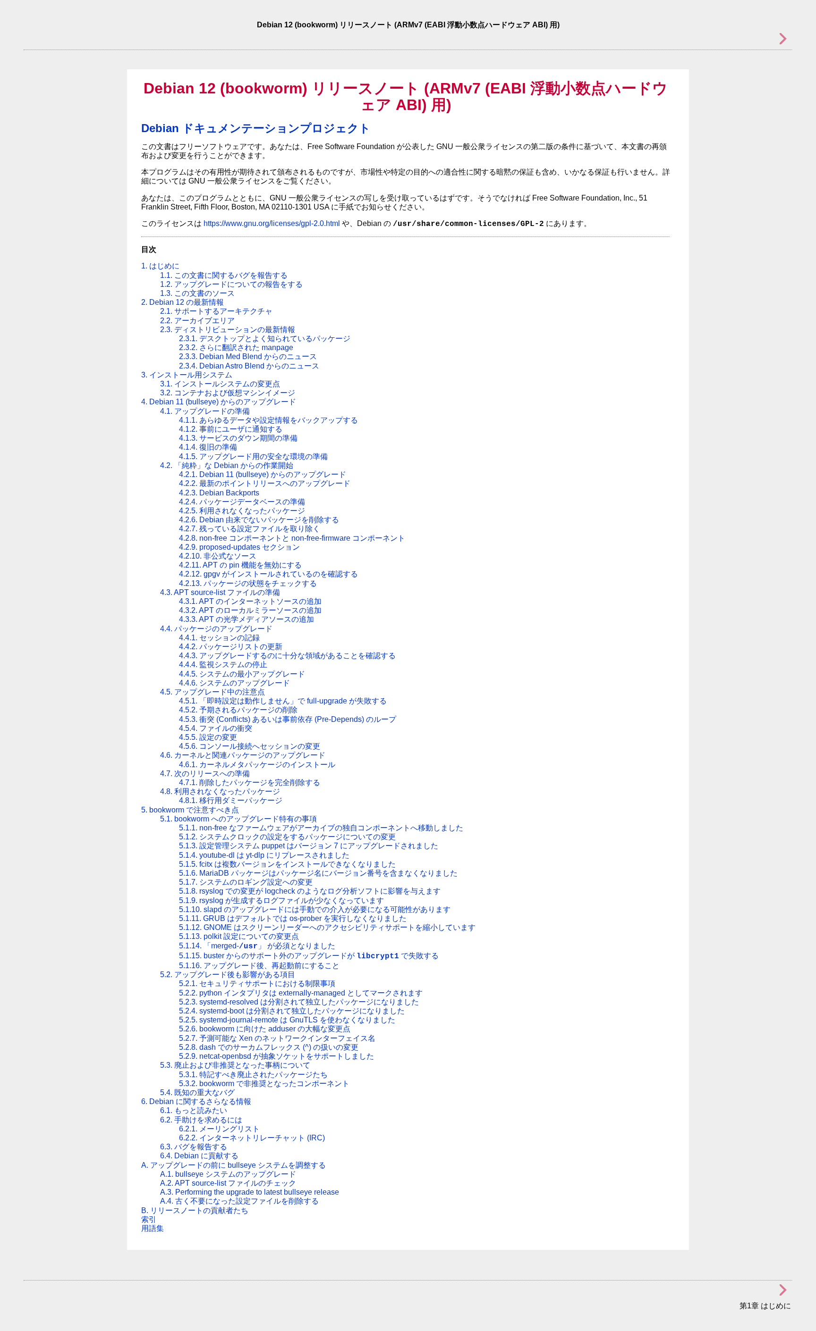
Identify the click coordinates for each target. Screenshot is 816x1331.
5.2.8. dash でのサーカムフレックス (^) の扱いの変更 (268, 1047)
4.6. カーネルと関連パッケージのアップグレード (242, 755)
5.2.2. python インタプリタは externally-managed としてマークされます (301, 993)
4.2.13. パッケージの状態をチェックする (248, 583)
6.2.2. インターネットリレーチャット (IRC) (252, 1138)
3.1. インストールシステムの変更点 (220, 384)
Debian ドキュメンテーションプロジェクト (256, 128)
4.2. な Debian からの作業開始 (226, 465)
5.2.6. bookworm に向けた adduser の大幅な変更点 (264, 1029)
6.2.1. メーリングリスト (219, 1129)
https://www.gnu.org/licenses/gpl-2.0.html (272, 223)
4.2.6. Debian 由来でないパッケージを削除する (259, 520)
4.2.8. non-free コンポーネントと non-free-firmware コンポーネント (292, 538)
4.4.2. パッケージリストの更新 (230, 647)
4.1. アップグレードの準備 (205, 411)
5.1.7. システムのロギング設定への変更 (246, 882)
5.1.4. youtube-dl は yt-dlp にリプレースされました (264, 855)
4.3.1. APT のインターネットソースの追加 (250, 601)
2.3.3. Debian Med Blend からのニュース (248, 356)
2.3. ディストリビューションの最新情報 (227, 330)
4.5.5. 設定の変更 (208, 737)
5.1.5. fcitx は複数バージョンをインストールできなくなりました (287, 864)
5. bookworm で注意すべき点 (190, 810)
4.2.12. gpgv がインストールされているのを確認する (268, 574)
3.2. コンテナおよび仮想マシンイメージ (227, 393)
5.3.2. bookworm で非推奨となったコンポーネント (264, 1084)
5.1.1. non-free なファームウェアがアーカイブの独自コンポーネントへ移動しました (321, 828)
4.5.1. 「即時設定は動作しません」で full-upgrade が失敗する (283, 701)
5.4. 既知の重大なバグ (197, 1092)
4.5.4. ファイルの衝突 (215, 728)
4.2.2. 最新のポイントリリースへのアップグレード (264, 483)
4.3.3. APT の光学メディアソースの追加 (246, 619)
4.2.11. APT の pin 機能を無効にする (240, 565)
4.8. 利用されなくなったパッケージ (220, 791)
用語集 (152, 1228)
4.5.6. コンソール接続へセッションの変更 (249, 746)
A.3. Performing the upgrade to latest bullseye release (249, 1192)
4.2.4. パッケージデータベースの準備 (242, 502)
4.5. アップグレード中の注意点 (212, 692)
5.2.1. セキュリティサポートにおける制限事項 (257, 983)
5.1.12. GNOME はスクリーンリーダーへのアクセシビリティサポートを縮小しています (327, 927)
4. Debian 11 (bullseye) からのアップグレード (218, 402)
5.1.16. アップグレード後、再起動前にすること (259, 966)
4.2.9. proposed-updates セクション (239, 547)
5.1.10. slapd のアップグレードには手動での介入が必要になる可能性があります (314, 909)
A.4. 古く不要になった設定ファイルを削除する (239, 1201)
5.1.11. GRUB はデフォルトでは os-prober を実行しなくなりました (293, 918)
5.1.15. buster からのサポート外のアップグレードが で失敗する (309, 956)
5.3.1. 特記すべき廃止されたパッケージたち (253, 1075)
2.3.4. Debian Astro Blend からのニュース (249, 366)
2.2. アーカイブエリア (197, 321)
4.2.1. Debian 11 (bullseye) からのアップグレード (262, 474)
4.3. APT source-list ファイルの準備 (220, 592)
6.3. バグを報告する (193, 1147)
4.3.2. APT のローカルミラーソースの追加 (250, 610)
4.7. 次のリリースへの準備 (205, 774)
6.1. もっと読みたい (193, 1110)
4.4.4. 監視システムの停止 (223, 665)
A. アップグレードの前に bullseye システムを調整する (233, 1165)
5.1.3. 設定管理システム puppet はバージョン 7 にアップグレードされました (308, 846)
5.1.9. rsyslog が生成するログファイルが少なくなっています (281, 900)
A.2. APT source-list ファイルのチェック (228, 1183)
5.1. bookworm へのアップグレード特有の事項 (238, 819)
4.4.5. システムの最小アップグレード (242, 674)
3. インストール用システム (186, 375)
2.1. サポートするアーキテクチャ (216, 311)
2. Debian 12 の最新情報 (182, 302)
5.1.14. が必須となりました (257, 946)
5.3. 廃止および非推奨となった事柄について (235, 1065)
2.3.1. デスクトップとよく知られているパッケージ (264, 339)
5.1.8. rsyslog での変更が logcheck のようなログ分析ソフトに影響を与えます (310, 891)
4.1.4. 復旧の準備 (208, 447)
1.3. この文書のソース (197, 293)
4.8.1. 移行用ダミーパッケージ (230, 800)
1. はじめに (160, 266)
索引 (148, 1219)
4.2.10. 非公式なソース (217, 556)
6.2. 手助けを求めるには (201, 1120)
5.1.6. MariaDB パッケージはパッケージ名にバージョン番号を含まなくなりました (318, 873)
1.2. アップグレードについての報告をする (231, 284)
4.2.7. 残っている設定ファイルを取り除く (249, 529)
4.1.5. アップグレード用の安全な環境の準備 (253, 456)
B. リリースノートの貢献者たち (194, 1210)
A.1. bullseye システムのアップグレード (228, 1174)
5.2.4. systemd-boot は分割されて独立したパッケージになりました (292, 1011)
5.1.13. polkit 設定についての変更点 (239, 936)
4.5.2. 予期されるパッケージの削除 (238, 710)
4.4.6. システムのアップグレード (234, 683)
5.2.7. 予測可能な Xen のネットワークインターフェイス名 (277, 1038)
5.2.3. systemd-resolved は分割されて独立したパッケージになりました (299, 1002)
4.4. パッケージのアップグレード (216, 629)
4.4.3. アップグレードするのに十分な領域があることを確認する (287, 656)
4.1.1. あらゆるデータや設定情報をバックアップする (268, 420)
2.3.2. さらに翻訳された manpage (236, 347)
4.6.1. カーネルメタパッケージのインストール (257, 765)
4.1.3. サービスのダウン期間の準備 (238, 438)
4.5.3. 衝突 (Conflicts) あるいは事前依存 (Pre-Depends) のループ (287, 719)
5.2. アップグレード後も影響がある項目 (227, 975)
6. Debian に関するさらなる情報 (196, 1101)
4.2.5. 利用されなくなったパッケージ (242, 511)
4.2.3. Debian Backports (219, 493)
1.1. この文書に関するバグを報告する (224, 275)
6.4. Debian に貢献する (199, 1156)
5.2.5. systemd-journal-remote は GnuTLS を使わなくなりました (287, 1020)
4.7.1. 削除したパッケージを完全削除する (249, 783)
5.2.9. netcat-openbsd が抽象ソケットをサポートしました (276, 1056)
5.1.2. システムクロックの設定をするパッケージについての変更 (287, 837)
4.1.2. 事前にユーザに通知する (230, 429)
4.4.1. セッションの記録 (219, 638)
